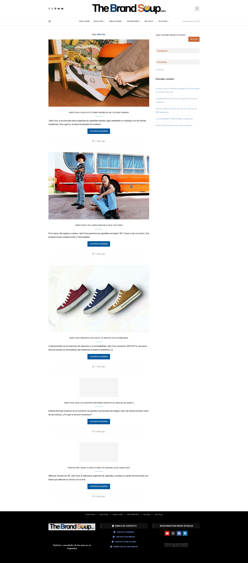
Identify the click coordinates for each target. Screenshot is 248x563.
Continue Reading (99, 131)
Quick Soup (98, 21)
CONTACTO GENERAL (125, 532)
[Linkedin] (55, 8)
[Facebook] (49, 8)
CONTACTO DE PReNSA (125, 537)
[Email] (62, 8)
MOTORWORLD (133, 21)
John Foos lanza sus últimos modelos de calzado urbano (99, 113)
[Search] (197, 8)
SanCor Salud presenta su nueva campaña (174, 125)
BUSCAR (194, 39)
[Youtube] (59, 8)
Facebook (160, 70)
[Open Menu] (49, 21)
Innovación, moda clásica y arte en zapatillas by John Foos (99, 468)
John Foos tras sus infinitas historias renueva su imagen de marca (99, 403)
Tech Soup (162, 21)
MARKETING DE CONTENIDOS (125, 547)
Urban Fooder (115, 21)
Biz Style (149, 21)
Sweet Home (84, 21)
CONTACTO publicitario (125, 542)
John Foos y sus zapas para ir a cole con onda (99, 225)
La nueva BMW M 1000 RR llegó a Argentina (174, 119)
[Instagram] (52, 8)
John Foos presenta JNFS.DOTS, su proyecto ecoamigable (98, 338)
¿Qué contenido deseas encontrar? (171, 35)
